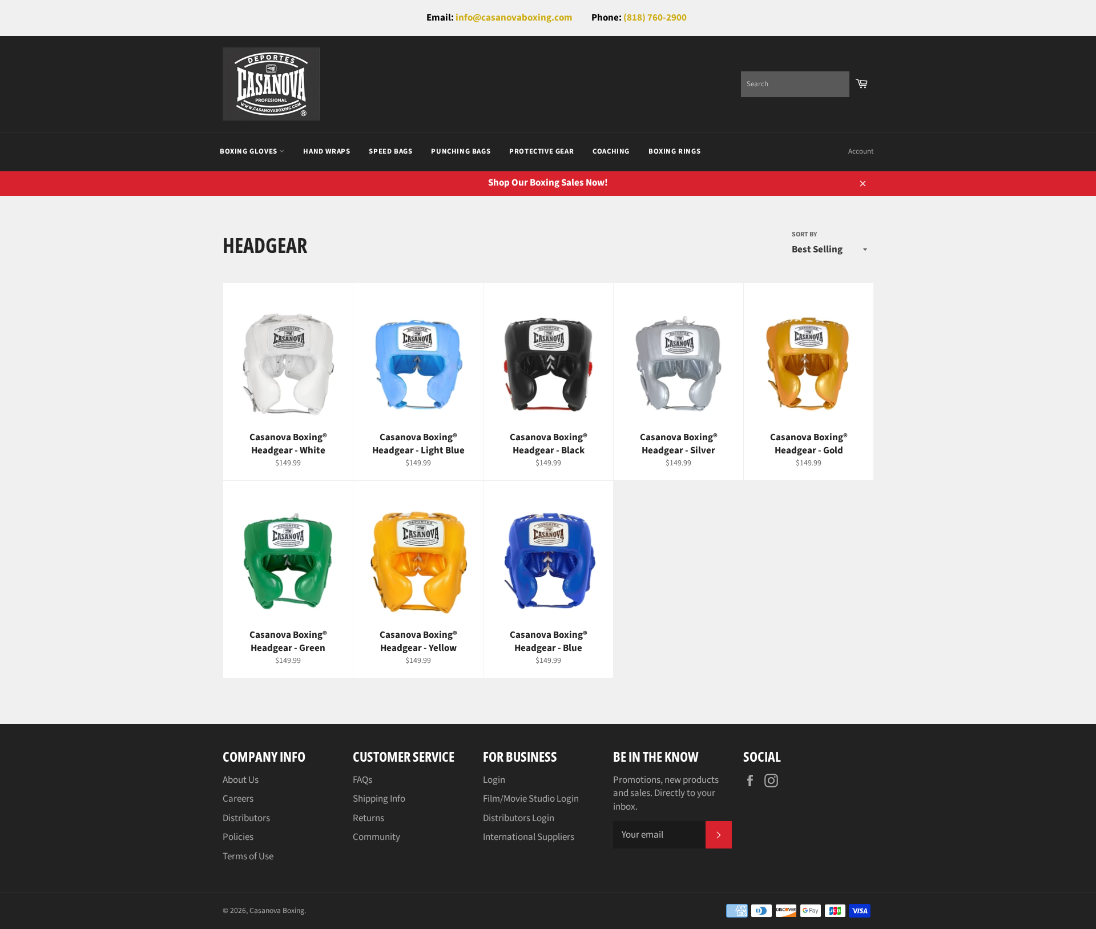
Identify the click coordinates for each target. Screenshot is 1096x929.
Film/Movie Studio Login (531, 799)
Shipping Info (379, 799)
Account (860, 151)
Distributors (246, 818)
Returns (368, 818)
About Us (241, 780)
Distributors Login (518, 818)
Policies (238, 837)
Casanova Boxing (276, 910)
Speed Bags (390, 151)
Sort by (804, 234)
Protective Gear (541, 151)
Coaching (611, 151)
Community (376, 837)
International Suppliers (528, 837)
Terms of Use (248, 856)
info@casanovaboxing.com (514, 18)
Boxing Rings (674, 151)
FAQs (362, 780)
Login (494, 780)
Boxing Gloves (249, 151)
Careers (238, 799)
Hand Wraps (326, 151)
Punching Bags (460, 151)
